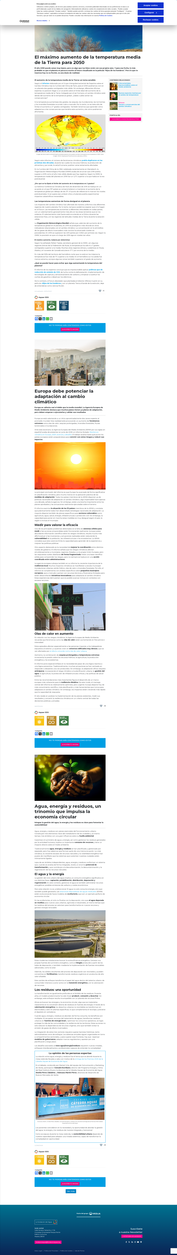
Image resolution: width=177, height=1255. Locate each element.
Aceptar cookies (151, 5)
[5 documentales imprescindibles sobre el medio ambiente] (114, 86)
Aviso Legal (38, 1251)
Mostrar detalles (42, 20)
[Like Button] (100, 290)
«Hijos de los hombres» (51, 283)
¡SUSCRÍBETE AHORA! (70, 329)
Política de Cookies (105, 15)
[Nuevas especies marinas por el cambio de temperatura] (114, 96)
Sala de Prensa (79, 1251)
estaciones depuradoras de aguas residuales (78, 891)
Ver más (71, 1191)
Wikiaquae (121, 102)
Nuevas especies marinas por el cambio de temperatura (129, 94)
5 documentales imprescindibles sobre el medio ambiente (127, 85)
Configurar (149, 13)
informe (46, 83)
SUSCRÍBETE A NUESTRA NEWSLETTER (125, 119)
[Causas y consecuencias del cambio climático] (114, 106)
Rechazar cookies (150, 20)
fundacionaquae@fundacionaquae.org (48, 1242)
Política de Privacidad (51, 1251)
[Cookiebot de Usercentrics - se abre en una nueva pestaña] (24, 21)
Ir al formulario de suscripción (132, 1236)
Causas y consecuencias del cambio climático (129, 105)
